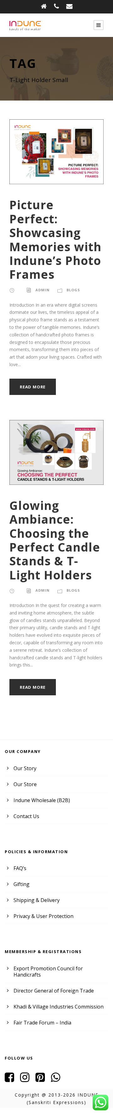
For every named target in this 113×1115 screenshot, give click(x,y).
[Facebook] (12, 1079)
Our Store (25, 784)
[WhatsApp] (58, 1079)
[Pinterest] (42, 1079)
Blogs (73, 290)
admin (42, 290)
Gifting (21, 884)
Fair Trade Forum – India (42, 1022)
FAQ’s (19, 868)
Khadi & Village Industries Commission (58, 1006)
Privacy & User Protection (43, 916)
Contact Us (26, 816)
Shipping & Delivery (36, 900)
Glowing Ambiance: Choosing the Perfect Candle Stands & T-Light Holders (54, 540)
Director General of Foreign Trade (53, 990)
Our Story (24, 768)
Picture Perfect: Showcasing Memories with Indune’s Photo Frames (55, 239)
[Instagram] (27, 1079)
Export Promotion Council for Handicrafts (48, 971)
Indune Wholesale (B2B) (41, 800)
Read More (33, 387)
